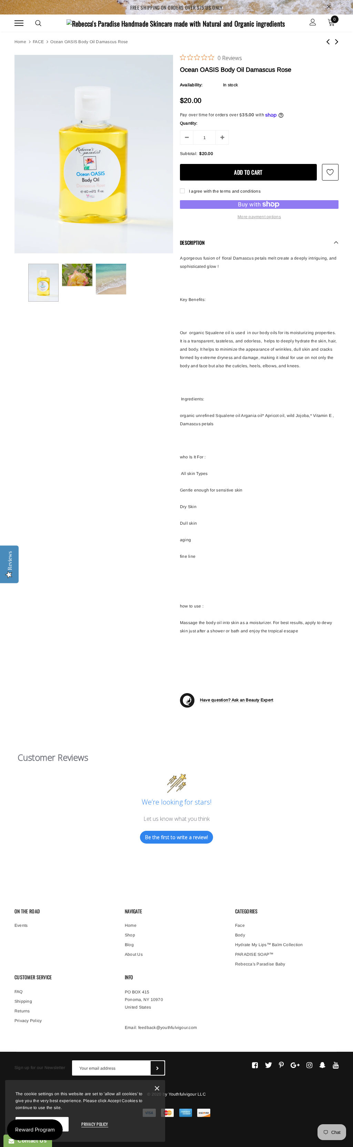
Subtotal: (188, 153)
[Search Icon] (38, 23)
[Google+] (295, 1065)
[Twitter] (268, 1065)
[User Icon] (313, 23)
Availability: (191, 84)
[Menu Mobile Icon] (18, 23)
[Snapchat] (322, 1065)
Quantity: (188, 123)
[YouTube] (336, 1065)
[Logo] (176, 22)
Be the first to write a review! (176, 837)
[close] (328, 7)
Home (20, 41)
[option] (93, 154)
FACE (38, 41)
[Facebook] (255, 1065)
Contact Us (30, 1141)
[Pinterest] (281, 1065)
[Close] (130, 1044)
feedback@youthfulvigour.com (167, 1027)
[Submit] (157, 1068)
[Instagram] (309, 1065)
